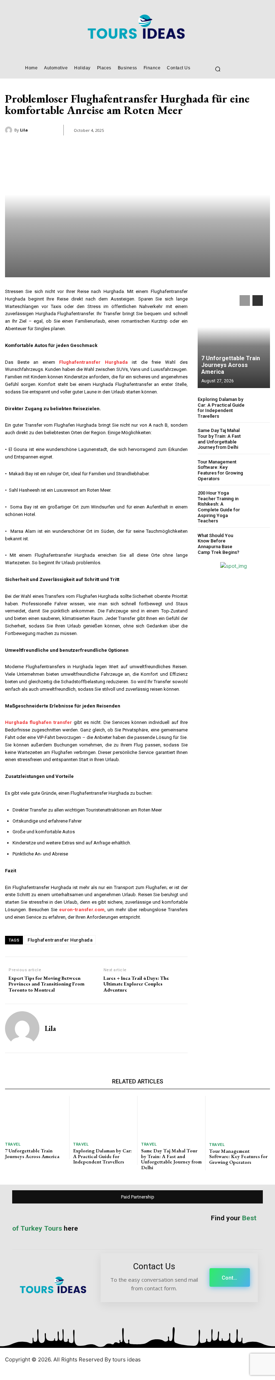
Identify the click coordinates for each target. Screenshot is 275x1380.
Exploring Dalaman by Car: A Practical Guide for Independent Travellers (221, 408)
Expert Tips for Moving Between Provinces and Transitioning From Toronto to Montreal (47, 984)
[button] (217, 69)
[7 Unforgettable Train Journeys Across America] (234, 338)
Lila (24, 130)
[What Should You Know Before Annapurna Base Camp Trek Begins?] (259, 544)
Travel (12, 1144)
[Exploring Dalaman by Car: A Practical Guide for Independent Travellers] (259, 407)
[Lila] (9, 130)
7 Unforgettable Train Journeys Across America (230, 365)
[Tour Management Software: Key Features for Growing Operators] (259, 470)
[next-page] (257, 300)
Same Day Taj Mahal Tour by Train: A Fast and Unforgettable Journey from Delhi (219, 439)
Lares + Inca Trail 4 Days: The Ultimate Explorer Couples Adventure (136, 984)
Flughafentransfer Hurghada (60, 940)
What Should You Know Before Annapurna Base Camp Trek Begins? (218, 544)
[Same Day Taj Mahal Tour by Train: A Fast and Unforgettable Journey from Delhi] (259, 439)
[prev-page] (245, 300)
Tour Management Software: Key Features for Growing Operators (220, 470)
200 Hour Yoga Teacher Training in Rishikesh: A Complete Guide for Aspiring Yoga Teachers (219, 506)
